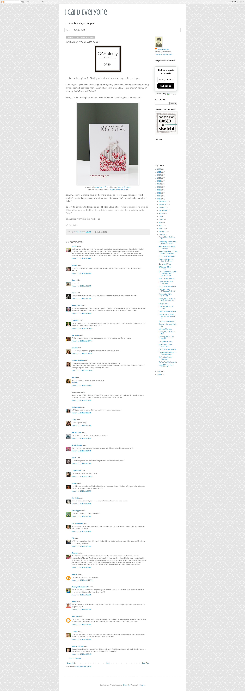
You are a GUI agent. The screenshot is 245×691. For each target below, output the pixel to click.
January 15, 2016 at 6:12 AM (81, 426)
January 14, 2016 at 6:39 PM (81, 299)
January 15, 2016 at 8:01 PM (81, 531)
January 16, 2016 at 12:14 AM (82, 580)
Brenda (74, 265)
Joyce (74, 293)
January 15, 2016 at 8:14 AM (81, 451)
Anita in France (77, 646)
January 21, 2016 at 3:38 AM (81, 654)
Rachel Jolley (77, 432)
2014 (159, 374)
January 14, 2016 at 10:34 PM (82, 328)
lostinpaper (76, 407)
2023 (159, 178)
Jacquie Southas (78, 360)
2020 (159, 187)
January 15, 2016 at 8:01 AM (81, 438)
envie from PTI (100, 187)
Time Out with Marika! (166, 278)
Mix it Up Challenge (166, 329)
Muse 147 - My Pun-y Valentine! (166, 366)
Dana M (74, 574)
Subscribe (165, 86)
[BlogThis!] (98, 232)
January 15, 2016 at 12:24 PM (82, 476)
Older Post (145, 663)
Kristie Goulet (77, 445)
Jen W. (74, 246)
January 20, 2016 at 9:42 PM (81, 639)
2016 (159, 199)
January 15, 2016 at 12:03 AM (82, 370)
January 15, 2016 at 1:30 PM (81, 491)
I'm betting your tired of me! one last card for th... (167, 316)
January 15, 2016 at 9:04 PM (81, 567)
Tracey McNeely (77, 523)
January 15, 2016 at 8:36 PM (81, 546)
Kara (73, 280)
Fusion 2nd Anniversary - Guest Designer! (167, 353)
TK (73, 538)
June (161, 219)
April (161, 225)
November (163, 204)
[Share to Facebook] (103, 232)
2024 (159, 175)
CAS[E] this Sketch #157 (167, 256)
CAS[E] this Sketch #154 (167, 349)
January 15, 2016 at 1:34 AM (81, 400)
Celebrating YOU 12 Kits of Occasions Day (167, 242)
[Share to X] (101, 232)
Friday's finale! (164, 304)
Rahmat (74, 553)
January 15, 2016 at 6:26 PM (81, 516)
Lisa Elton (75, 320)
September (163, 210)
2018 (159, 193)
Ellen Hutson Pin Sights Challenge (167, 247)
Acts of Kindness (124, 187)
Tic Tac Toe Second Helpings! (165, 358)
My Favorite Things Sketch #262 (165, 345)
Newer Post (71, 663)
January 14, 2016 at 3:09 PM (81, 258)
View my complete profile (163, 54)
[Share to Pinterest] (106, 232)
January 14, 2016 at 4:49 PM (81, 273)
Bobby (74, 602)
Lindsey (74, 631)
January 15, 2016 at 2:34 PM (81, 504)
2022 (159, 181)
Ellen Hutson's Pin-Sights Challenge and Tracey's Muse (167, 273)
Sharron (75, 348)
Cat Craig (75, 335)
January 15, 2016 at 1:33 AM (81, 385)
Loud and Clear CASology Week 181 (167, 290)
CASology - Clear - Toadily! (165, 268)
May (160, 222)
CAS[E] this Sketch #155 (167, 311)
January (162, 234)
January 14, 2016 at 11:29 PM (82, 341)
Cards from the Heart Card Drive (166, 282)
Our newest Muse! (165, 264)
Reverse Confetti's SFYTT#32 (165, 295)
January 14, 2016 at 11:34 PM (82, 353)
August (161, 213)
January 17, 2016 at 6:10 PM (81, 610)
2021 (159, 184)
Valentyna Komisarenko (80, 587)
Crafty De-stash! (79, 30)
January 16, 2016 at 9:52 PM (81, 595)
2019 (159, 190)
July (160, 216)
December (163, 201)
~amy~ (74, 420)
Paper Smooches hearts (119, 189)
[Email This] (96, 232)
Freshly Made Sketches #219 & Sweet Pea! (167, 300)
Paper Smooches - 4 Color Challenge (166, 260)
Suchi (74, 377)
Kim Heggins (76, 511)
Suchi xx (75, 382)
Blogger (142, 685)
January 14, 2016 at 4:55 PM (81, 286)
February (162, 231)
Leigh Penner (76, 470)
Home (68, 30)
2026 (159, 169)
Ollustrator (126, 685)
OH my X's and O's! (165, 342)
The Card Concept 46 (166, 321)
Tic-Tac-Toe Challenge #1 (168, 362)
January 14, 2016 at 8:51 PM (81, 313)
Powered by (161, 94)
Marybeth (75, 498)
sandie (74, 483)
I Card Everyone (85, 12)
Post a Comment (75, 658)
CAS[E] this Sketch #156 (167, 286)
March (161, 228)
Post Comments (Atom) (83, 667)
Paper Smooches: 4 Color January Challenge (168, 252)
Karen (74, 458)
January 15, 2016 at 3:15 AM (81, 413)
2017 (159, 196)
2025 (159, 172)
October (162, 207)
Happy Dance (77, 305)
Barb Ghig (75, 617)
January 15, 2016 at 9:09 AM (81, 464)
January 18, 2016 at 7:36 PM (81, 624)
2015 (159, 371)
